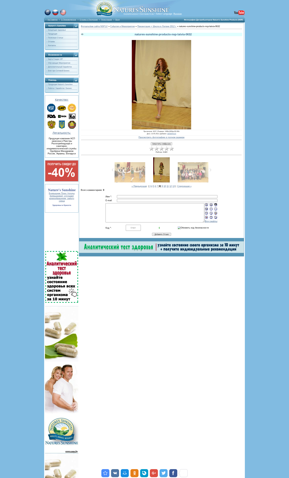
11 (168, 186)
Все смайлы (211, 221)
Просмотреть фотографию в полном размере (161, 137)
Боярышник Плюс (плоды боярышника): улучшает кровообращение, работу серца (62, 197)
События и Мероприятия (122, 26)
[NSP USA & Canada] (63, 15)
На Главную (52, 20)
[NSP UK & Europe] (47, 15)
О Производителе (68, 20)
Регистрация (106, 20)
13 (173, 186)
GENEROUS (171, 134)
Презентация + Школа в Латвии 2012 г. (156, 26)
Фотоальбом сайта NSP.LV (94, 26)
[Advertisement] (61, 232)
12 (170, 186)
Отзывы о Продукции (89, 20)
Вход (117, 20)
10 (165, 186)
